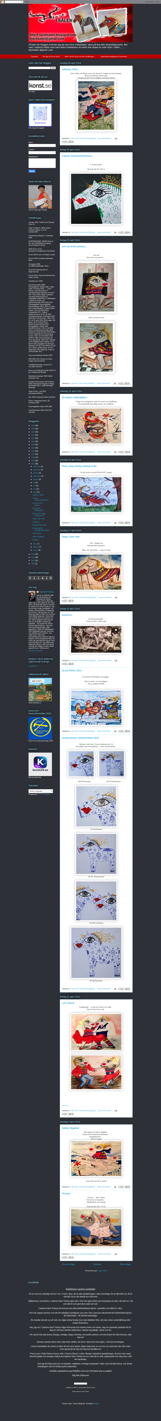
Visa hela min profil (36, 651)
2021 (33, 441)
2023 (33, 435)
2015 (33, 461)
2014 (33, 464)
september (37, 476)
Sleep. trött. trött (70, 537)
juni (34, 486)
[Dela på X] (68, 142)
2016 (33, 457)
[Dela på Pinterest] (72, 142)
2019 (33, 448)
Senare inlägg (68, 1264)
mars (35, 544)
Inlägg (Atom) (102, 1271)
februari (36, 547)
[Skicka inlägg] (115, 138)
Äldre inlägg (125, 1264)
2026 (33, 425)
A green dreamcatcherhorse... (78, 156)
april (35, 492)
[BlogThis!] (65, 142)
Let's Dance (68, 1003)
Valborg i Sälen (70, 69)
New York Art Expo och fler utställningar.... (80, 57)
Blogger (96, 1404)
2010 (33, 564)
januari (35, 550)
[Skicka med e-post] (63, 142)
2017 (33, 454)
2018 (33, 451)
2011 (33, 560)
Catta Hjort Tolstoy (46, 592)
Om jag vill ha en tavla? (51, 57)
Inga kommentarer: (105, 138)
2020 (33, 445)
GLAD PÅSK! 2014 (72, 670)
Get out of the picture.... (74, 246)
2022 (33, 438)
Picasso (66, 1193)
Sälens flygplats (70, 1128)
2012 (33, 557)
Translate (46, 794)
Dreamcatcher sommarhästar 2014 (80, 738)
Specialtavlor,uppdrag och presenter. (114, 57)
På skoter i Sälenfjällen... (75, 397)
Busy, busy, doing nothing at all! (79, 466)
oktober (36, 473)
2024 (33, 432)
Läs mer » (65, 1106)
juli (34, 482)
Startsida (34, 57)
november (37, 470)
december (37, 466)
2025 (33, 429)
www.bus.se (33, 666)
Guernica (67, 615)
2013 (33, 554)
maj (34, 489)
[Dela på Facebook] (70, 142)
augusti (36, 479)
